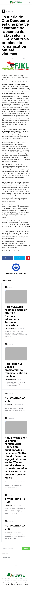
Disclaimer (19, 584)
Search (26, 548)
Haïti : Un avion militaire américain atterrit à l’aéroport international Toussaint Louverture (16, 316)
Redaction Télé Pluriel (8, 58)
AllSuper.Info (13, 580)
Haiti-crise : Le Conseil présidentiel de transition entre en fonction (16, 370)
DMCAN (13, 584)
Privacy (10, 583)
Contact (26, 584)
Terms (4, 583)
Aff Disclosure (17, 583)
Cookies (7, 584)
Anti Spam (25, 583)
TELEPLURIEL (9, 404)
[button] (29, 2)
